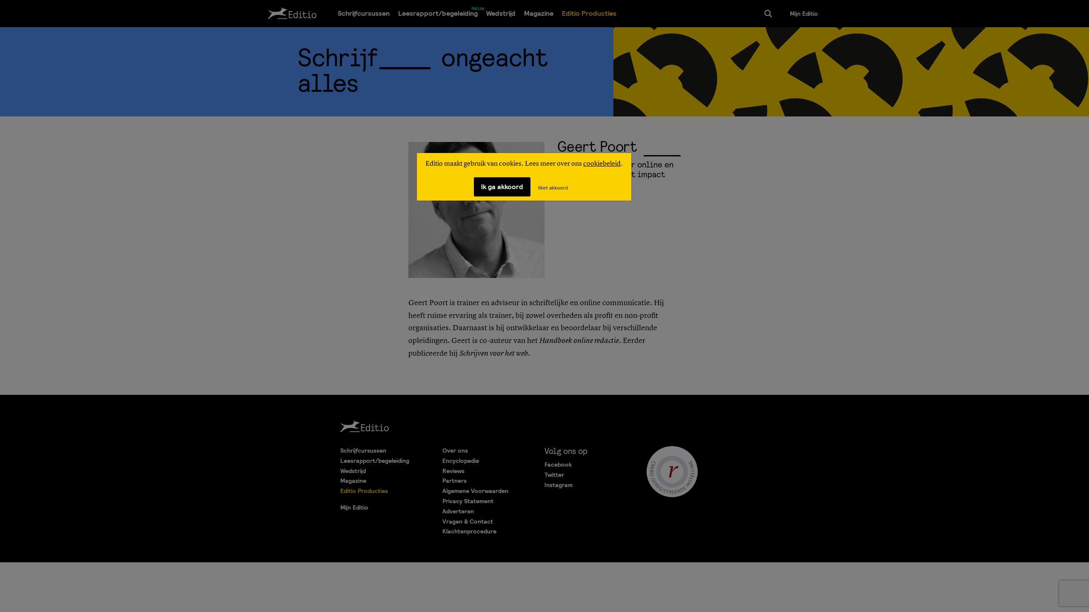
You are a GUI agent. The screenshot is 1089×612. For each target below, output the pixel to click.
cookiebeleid (602, 164)
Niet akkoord (553, 187)
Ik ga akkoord (502, 186)
